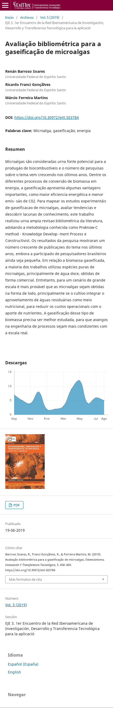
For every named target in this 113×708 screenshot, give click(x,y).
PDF (16, 505)
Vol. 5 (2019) (49, 17)
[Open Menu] (5, 5)
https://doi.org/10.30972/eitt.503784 (46, 117)
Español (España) (23, 664)
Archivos (27, 17)
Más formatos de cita (25, 579)
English (14, 672)
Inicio (9, 17)
